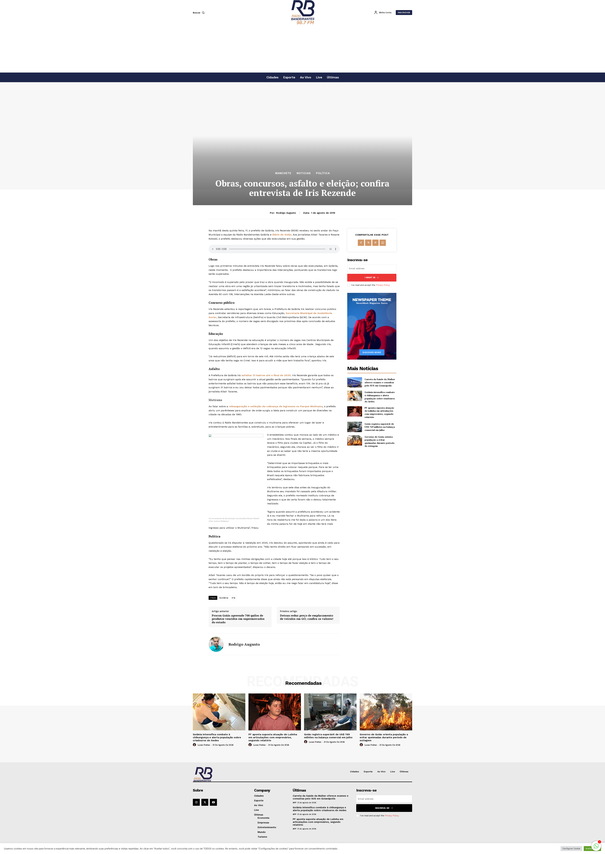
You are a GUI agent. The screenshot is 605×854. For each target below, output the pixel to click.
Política (323, 173)
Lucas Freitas (204, 745)
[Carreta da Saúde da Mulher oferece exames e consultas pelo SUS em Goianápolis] (354, 382)
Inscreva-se (382, 808)
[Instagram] (196, 802)
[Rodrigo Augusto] (216, 644)
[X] (368, 243)
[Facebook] (361, 243)
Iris (233, 597)
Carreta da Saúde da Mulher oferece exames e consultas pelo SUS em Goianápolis (380, 382)
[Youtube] (213, 802)
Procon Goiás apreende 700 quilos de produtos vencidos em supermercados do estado (238, 619)
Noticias (304, 173)
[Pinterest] (375, 243)
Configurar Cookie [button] (571, 848)
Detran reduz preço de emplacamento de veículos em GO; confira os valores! (306, 617)
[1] (596, 847)
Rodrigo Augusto (286, 212)
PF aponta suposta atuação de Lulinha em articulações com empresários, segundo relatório (379, 412)
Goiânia (223, 597)
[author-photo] (195, 745)
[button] (199, 12)
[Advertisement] (302, 49)
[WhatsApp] (383, 243)
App (294, 802)
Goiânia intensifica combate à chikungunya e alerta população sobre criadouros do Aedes (380, 397)
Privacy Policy (382, 285)
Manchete (283, 173)
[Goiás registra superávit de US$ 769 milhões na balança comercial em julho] (354, 427)
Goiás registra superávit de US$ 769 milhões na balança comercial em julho (380, 426)
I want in (370, 277)
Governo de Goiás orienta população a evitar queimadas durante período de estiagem (380, 441)
